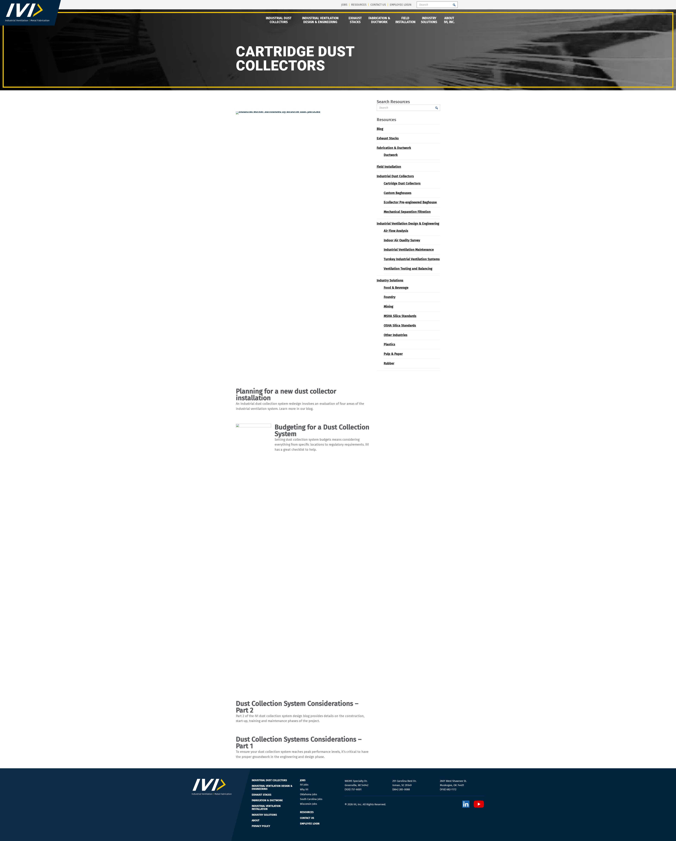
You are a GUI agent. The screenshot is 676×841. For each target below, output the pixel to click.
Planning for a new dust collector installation (286, 394)
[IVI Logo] (27, 20)
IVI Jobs (304, 784)
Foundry (389, 297)
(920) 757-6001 (353, 789)
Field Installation (405, 20)
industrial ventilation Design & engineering (320, 20)
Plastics (389, 344)
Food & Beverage (396, 288)
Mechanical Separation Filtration (407, 212)
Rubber (389, 363)
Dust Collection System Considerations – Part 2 (297, 706)
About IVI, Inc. (449, 20)
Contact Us (378, 4)
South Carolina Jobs (311, 799)
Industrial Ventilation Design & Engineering (408, 224)
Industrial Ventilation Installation (266, 808)
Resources (359, 4)
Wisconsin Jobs (308, 803)
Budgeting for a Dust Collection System (322, 430)
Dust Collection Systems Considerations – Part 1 (299, 742)
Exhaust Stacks (355, 20)
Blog (380, 129)
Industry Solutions (429, 20)
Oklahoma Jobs (308, 794)
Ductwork (391, 155)
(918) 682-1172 (448, 789)
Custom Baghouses (397, 193)
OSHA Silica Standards (400, 325)
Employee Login (400, 4)
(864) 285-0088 (401, 789)
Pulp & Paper (393, 354)
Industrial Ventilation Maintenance (409, 250)
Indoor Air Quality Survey (402, 240)
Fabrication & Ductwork (379, 20)
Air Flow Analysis (396, 231)
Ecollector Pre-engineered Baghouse (410, 202)
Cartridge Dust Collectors (402, 183)
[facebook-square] (466, 804)
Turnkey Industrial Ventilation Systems (412, 259)
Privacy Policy (261, 826)
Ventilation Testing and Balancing (408, 269)
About (255, 820)
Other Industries (395, 335)
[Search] (453, 4)
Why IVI (304, 789)
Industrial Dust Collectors (279, 20)
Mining (388, 306)
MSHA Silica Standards (400, 316)
